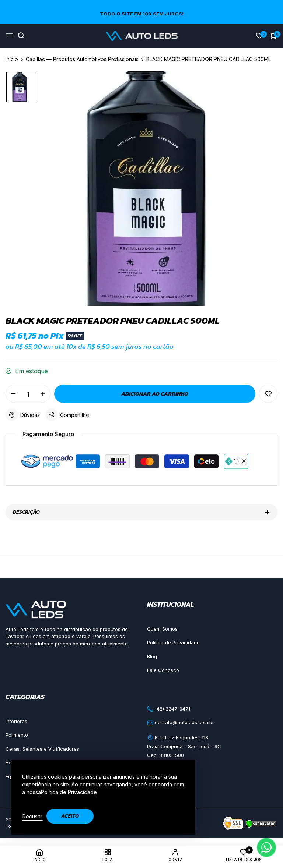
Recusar (32, 816)
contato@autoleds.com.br (183, 722)
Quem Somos (162, 629)
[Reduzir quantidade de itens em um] (13, 394)
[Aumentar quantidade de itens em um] (42, 394)
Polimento (17, 735)
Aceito (70, 816)
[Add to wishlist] (268, 394)
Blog (152, 656)
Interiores (16, 721)
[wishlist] (259, 36)
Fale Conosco (163, 670)
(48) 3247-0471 (171, 709)
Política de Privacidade (173, 642)
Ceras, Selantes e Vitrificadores (42, 749)
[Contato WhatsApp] (266, 847)
